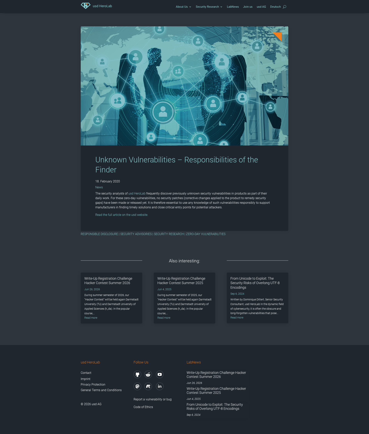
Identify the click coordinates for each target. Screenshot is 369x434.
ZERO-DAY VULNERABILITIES (205, 234)
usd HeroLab (136, 193)
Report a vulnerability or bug (153, 399)
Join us (248, 6)
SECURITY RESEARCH (169, 234)
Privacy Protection (93, 384)
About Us (182, 6)
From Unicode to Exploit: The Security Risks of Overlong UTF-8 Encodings (255, 282)
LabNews (233, 6)
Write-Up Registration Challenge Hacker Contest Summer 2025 (216, 391)
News (99, 187)
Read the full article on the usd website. (121, 215)
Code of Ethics (143, 407)
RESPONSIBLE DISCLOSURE (99, 234)
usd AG (261, 6)
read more (90, 317)
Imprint (85, 379)
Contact (86, 373)
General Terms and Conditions (101, 390)
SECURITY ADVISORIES (136, 234)
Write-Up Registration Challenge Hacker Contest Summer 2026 (216, 375)
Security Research (207, 6)
